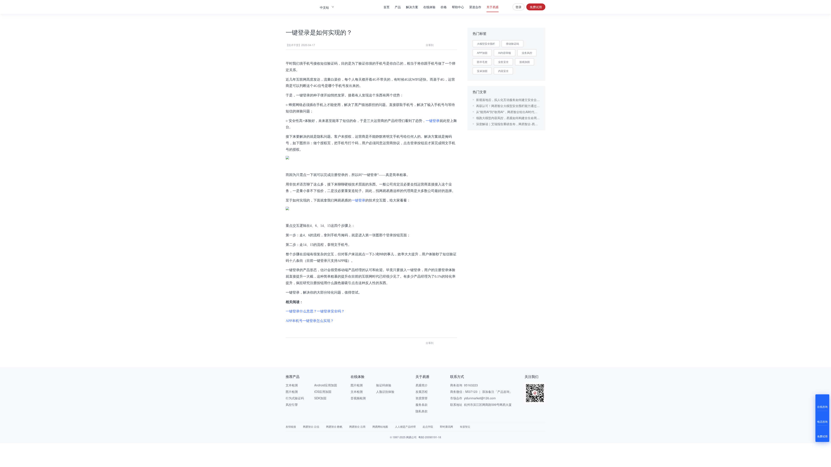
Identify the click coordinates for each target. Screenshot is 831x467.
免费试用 (536, 7)
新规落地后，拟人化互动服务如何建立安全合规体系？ (508, 100)
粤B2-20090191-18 (429, 437)
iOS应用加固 (322, 391)
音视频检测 (358, 398)
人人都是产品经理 (405, 426)
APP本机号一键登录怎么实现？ (310, 321)
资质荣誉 (422, 398)
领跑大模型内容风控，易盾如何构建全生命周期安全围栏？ (508, 118)
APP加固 (482, 52)
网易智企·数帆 (334, 426)
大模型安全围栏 (486, 43)
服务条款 (422, 404)
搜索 (505, 7)
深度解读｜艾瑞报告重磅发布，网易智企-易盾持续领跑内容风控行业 (508, 124)
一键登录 (433, 121)
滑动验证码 (512, 43)
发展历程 (422, 391)
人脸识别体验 (385, 391)
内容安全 (503, 71)
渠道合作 (475, 7)
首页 (386, 7)
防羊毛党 (482, 62)
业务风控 (527, 52)
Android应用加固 (325, 385)
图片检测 (292, 391)
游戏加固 (524, 62)
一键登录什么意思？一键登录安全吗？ (315, 311)
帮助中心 (458, 7)
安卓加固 (482, 71)
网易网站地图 (380, 426)
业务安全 (503, 62)
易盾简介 (422, 385)
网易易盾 (301, 7)
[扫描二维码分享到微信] (438, 45)
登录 (518, 7)
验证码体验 (383, 385)
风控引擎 (292, 404)
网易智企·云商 (357, 426)
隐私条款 (422, 411)
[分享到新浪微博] (454, 45)
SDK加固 (320, 398)
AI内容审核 (504, 52)
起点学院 (428, 426)
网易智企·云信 (311, 426)
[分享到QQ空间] (446, 45)
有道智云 (465, 426)
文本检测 (292, 385)
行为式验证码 (295, 398)
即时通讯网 (446, 426)
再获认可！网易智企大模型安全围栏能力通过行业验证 (508, 106)
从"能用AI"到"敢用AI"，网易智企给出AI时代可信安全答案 (508, 112)
